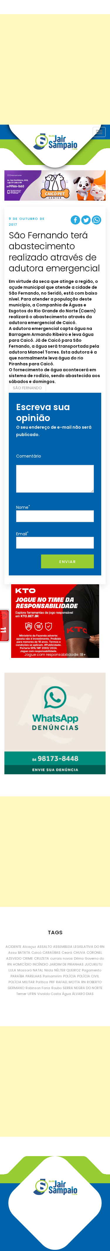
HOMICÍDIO (22, 964)
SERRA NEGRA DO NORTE (82, 988)
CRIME (28, 958)
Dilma (79, 958)
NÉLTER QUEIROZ (67, 970)
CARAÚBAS (51, 952)
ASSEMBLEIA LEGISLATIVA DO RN (78, 946)
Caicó (36, 952)
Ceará (67, 952)
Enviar (67, 562)
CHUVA (79, 952)
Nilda (48, 970)
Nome (23, 507)
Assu (12, 952)
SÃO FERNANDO (27, 388)
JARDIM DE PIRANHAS (66, 964)
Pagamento (91, 970)
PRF (52, 982)
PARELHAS (34, 976)
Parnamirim (52, 976)
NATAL (38, 970)
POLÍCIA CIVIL (88, 976)
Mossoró (24, 970)
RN (83, 982)
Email (22, 534)
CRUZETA (41, 958)
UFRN (32, 993)
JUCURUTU (93, 964)
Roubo (56, 988)
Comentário (28, 456)
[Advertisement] (55, 69)
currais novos (61, 958)
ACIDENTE (13, 946)
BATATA (24, 952)
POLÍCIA (69, 976)
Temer (21, 993)
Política (42, 982)
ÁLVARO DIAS (83, 993)
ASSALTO (44, 946)
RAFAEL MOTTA (68, 982)
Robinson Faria (38, 988)
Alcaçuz (29, 946)
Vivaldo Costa (49, 993)
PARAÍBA (17, 976)
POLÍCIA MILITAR (22, 982)
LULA (12, 970)
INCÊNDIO (40, 964)
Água (66, 993)
